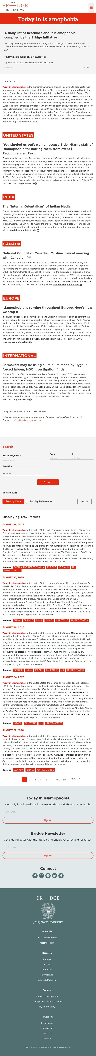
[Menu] (91, 8)
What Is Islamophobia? (47, 938)
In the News (47, 1023)
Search (48, 482)
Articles (47, 964)
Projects (47, 990)
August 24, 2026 (13, 677)
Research (47, 953)
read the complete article (21, 183)
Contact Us (47, 1033)
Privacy (47, 1039)
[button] (48, 820)
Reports (47, 959)
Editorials (47, 969)
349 (58, 779)
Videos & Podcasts (47, 980)
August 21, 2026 (13, 730)
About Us (47, 931)
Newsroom (47, 1017)
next (74, 778)
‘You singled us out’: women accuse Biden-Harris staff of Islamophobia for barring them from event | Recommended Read (47, 149)
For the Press (47, 1028)
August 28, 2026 (13, 524)
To (73, 454)
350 (63, 779)
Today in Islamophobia (47, 996)
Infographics (47, 975)
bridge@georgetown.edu (29, 420)
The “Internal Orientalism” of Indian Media (36, 206)
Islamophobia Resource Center (47, 1001)
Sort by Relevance (41, 501)
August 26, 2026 (13, 627)
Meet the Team (47, 943)
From (52, 454)
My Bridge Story (47, 1007)
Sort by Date (13, 501)
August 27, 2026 (13, 577)
